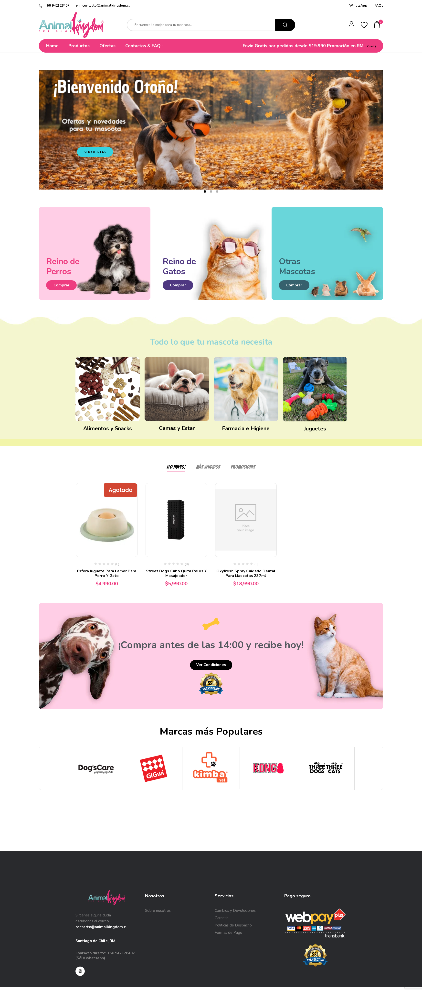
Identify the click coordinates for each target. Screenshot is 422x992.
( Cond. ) (371, 46)
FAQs (378, 5)
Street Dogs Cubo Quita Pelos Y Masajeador (176, 573)
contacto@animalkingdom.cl (106, 5)
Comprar (61, 285)
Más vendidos (208, 467)
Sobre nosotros (158, 910)
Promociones (243, 467)
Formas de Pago (228, 932)
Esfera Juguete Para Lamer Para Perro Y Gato (106, 573)
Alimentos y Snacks (107, 428)
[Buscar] (285, 25)
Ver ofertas (95, 151)
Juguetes (315, 428)
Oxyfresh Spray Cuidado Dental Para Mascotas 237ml (245, 573)
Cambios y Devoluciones (235, 910)
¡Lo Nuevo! (176, 467)
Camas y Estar (177, 428)
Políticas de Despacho (233, 925)
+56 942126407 (57, 5)
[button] (377, 25)
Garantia (222, 917)
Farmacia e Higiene (246, 428)
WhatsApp (358, 5)
